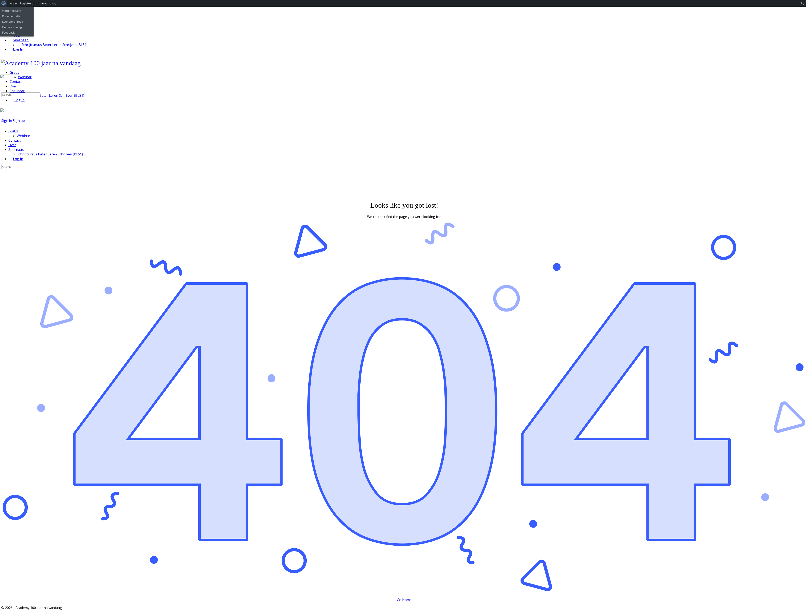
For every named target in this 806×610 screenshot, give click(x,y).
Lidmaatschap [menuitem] (47, 3)
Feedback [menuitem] (8, 32)
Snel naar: (16, 149)
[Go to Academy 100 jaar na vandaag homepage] (41, 63)
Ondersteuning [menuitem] (12, 27)
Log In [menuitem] (13, 3)
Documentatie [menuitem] (11, 16)
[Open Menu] (2, 72)
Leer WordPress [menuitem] (12, 21)
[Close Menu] (2, 123)
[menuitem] (3, 3)
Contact (14, 140)
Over (12, 145)
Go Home (404, 599)
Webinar (23, 135)
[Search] (2, 89)
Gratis (13, 131)
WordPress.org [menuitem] (11, 10)
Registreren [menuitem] (27, 3)
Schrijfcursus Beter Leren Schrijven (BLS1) (50, 154)
